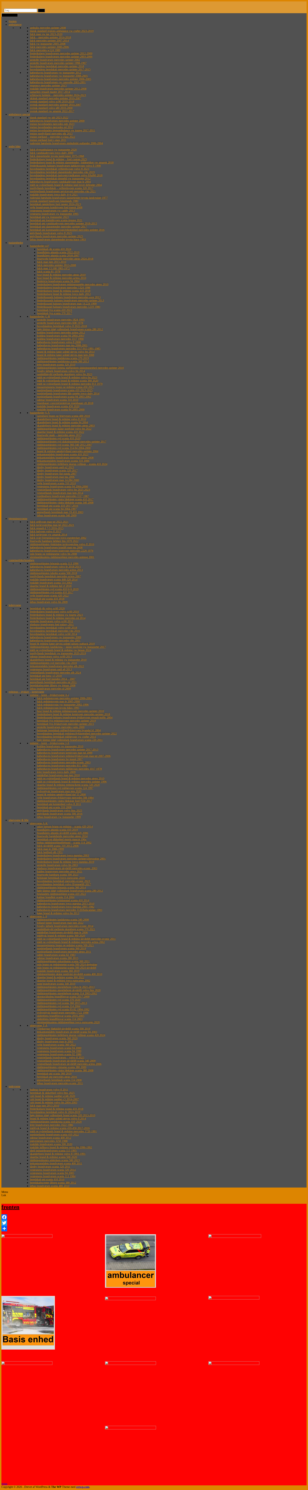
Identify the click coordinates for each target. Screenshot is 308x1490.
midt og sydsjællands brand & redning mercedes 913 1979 (69, 383)
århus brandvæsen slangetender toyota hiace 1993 (58, 239)
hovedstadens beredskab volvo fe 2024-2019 (55, 1112)
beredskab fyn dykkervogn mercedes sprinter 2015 (65, 723)
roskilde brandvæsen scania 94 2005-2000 (60, 409)
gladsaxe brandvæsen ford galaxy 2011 (52, 624)
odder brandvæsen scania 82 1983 (56, 954)
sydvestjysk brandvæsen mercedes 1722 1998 (62, 1012)
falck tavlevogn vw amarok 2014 (48, 534)
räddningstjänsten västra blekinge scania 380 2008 (65, 1070)
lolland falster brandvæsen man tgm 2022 (60, 922)
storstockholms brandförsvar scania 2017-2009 (63, 996)
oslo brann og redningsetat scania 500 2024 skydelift (66, 967)
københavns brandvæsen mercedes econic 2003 (64, 762)
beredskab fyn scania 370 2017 (54, 313)
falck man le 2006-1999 (50, 849)
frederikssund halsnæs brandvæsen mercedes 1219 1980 (68, 306)
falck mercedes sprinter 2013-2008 (56, 265)
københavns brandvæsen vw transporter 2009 (55, 637)
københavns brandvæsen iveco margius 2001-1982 (65, 906)
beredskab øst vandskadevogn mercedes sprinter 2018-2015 (63, 223)
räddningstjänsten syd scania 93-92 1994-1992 (63, 1009)
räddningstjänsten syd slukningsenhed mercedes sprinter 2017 (71, 441)
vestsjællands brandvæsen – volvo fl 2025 (60, 1057)
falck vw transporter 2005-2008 (47, 43)
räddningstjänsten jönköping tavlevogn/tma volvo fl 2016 (62, 544)
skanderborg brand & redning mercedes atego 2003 (66, 425)
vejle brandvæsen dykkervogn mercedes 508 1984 (65, 797)
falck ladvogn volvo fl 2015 (45, 531)
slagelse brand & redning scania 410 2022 (60, 431)
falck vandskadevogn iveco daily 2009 (51, 152)
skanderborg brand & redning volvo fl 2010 (61, 419)
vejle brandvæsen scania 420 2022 (49, 595)
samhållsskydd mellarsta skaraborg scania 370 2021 (66, 929)
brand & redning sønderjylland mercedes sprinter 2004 (67, 451)
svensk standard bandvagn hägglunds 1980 (54, 200)
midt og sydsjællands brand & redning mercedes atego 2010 (70, 778)
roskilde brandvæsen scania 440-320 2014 (53, 579)
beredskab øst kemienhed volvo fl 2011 (59, 804)
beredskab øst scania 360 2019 (54, 1073)
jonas (4, 1483)
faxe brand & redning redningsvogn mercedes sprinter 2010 (70, 711)
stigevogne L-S (38, 916)
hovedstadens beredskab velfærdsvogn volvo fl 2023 (59, 168)
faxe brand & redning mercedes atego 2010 (61, 274)
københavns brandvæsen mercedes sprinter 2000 (57, 120)
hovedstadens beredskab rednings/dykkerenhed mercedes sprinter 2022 (77, 733)
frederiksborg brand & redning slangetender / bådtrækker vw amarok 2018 (72, 162)
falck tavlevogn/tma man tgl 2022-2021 (52, 524)
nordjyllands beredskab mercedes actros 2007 (55, 576)
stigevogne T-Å (38, 1025)
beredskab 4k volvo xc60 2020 (47, 608)
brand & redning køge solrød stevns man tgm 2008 (65, 354)
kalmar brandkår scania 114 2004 (55, 897)
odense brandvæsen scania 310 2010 (57, 399)
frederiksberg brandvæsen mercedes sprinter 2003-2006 (61, 56)
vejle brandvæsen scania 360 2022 (56, 1044)
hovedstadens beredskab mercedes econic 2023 (63, 881)
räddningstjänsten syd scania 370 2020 (58, 999)
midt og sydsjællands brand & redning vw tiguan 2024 (60, 650)
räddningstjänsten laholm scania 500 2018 (53, 573)
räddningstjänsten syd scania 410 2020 (58, 438)
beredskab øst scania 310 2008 (54, 807)
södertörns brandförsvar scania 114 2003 (60, 1019)
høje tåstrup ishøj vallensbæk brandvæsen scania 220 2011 (70, 739)
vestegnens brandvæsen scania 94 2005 (52, 1173)
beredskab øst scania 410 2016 (47, 1179)
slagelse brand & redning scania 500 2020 (53, 1156)
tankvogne (14, 1086)
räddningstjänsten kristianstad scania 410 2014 (63, 900)
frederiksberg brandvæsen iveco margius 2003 (63, 855)
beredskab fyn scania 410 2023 (54, 310)
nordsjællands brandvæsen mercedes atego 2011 (64, 951)
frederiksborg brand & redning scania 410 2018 (63, 290)
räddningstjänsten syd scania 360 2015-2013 (62, 1003)
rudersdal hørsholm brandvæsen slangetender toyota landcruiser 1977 (69, 197)
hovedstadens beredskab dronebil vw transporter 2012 (60, 178)
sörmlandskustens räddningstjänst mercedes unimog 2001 (62, 557)
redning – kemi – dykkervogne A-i (49, 695)
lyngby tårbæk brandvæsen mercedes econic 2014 (65, 926)
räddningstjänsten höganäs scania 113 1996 (54, 563)
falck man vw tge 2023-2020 (46, 34)
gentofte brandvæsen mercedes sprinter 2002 (55, 59)
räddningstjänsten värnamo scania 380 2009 (61, 1067)
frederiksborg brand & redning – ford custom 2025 (58, 159)
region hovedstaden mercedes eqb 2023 (52, 123)
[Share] (154, 1228)
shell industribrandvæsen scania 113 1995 (53, 1150)
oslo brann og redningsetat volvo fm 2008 (53, 553)
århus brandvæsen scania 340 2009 (56, 515)
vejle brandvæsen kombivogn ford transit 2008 (56, 207)
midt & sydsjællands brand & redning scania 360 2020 (67, 380)
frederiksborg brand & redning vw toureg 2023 (56, 614)
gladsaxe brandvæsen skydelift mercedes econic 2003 (67, 868)
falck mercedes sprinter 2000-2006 (49, 46)
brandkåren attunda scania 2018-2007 (58, 255)
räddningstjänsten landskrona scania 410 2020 (56, 1121)
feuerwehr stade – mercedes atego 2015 (59, 435)
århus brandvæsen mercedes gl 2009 (50, 688)
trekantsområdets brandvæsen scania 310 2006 (63, 460)
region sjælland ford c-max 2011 (48, 140)
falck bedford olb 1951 (50, 852)
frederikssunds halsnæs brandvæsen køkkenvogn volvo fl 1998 (65, 165)
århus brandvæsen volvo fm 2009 (49, 601)
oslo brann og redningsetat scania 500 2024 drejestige (67, 964)
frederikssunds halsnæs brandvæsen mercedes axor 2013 (69, 297)
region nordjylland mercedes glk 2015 (51, 133)
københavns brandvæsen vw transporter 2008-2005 (59, 75)
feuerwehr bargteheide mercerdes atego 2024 (62, 836)
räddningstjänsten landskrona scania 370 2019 (63, 358)
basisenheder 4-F (39, 245)
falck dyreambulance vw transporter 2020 (53, 149)
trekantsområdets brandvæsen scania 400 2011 (56, 1163)
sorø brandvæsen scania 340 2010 (56, 983)
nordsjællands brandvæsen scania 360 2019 (61, 948)
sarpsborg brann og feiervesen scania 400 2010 (63, 415)
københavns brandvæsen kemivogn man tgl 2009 (64, 752)
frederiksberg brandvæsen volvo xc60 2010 (54, 611)
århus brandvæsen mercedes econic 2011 (60, 1083)
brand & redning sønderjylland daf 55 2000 (61, 794)
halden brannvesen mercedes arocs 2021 (59, 871)
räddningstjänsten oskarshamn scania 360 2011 (63, 961)
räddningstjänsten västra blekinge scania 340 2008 (65, 502)
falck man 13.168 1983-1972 (53, 268)
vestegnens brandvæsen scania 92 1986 (59, 1054)
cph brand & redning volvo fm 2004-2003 (53, 1102)
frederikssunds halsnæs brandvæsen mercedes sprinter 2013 (70, 300)
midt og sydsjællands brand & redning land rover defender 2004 (66, 184)
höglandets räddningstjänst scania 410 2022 (61, 893)
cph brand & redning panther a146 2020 (52, 1096)
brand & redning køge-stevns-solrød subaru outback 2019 (62, 643)
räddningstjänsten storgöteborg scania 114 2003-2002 (67, 993)
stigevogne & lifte (19, 820)
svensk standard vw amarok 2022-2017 (52, 111)
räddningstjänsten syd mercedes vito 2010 (53, 662)
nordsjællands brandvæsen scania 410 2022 (54, 1134)
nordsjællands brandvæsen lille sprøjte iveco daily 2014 (68, 393)
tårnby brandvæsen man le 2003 (55, 1041)
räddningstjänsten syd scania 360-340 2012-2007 (64, 444)
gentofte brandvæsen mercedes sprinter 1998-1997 (58, 63)
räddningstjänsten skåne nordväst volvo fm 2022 (64, 428)
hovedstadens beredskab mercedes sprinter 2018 (57, 66)
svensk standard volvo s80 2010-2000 (51, 107)
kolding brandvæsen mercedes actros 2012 (61, 332)
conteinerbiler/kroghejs (21, 560)
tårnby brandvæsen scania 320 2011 (50, 1166)
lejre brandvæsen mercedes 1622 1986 (51, 1124)
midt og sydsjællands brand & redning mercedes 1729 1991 (63, 1131)
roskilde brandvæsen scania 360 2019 (58, 970)
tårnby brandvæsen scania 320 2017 (57, 470)
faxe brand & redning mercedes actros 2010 (61, 277)
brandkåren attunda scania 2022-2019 (58, 252)
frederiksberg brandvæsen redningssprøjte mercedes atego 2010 (72, 284)
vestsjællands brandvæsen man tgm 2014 (60, 492)
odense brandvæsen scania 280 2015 (57, 958)
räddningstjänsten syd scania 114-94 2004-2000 (64, 447)
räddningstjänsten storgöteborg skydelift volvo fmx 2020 (69, 990)
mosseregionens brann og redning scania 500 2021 (65, 945)
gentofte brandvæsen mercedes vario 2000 (60, 727)
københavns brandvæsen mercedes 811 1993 (62, 765)
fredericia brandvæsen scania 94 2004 (58, 281)
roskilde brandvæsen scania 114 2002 (51, 582)
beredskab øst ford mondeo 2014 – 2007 (52, 678)
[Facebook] (154, 1217)
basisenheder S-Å (40, 412)
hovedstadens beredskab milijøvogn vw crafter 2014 (66, 736)
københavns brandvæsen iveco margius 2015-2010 (65, 903)
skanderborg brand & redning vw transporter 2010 (58, 659)
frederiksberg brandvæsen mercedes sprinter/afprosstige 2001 (71, 858)
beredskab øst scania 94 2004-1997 (57, 508)
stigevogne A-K (39, 823)
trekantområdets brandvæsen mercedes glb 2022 (57, 666)
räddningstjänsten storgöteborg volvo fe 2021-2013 (65, 986)
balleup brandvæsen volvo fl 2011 (49, 1089)
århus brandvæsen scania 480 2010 (49, 1185)
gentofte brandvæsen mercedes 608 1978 (60, 322)
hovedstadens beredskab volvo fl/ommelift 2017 (64, 884)
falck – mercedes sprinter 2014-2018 (50, 37)
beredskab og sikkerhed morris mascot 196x (61, 839)
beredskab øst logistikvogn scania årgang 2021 (56, 220)
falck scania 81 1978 (48, 271)
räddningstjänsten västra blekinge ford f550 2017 (64, 800)
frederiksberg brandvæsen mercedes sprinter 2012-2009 (61, 53)
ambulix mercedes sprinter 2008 (48, 27)
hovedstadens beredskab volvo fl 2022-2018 (62, 326)
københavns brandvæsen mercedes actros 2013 (56, 569)
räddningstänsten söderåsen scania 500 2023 (55, 1160)
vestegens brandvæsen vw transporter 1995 (54, 213)
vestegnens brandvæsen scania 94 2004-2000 (62, 486)
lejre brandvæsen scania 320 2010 (56, 364)
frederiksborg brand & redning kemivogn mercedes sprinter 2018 (73, 714)
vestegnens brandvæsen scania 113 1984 (52, 1176)
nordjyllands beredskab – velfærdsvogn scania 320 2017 (61, 188)
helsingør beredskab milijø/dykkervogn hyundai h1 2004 (69, 730)
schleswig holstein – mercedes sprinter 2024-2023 (58, 95)
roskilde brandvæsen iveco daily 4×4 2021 (54, 194)
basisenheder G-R (40, 316)
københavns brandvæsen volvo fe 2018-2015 (55, 566)
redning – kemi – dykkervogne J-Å (49, 743)
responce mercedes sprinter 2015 (48, 85)
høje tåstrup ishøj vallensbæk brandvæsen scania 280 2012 (70, 329)
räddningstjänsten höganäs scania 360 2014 (61, 887)
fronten (13, 21)
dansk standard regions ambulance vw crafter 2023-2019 (62, 30)
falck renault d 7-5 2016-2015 (46, 528)
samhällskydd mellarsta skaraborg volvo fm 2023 (64, 374)
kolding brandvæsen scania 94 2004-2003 (60, 335)
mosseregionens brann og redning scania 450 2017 (65, 387)
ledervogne (15, 605)
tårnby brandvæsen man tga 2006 (56, 476)
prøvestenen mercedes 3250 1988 (49, 1140)
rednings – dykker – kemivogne (26, 691)
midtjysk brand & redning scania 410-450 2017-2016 (60, 1128)
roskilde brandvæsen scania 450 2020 (58, 406)
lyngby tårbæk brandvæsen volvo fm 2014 (61, 370)
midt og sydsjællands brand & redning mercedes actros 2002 (71, 942)
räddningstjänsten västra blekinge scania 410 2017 (65, 499)
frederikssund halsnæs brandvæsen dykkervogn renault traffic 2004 (74, 717)
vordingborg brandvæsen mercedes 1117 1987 (63, 496)
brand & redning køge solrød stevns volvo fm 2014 (65, 351)
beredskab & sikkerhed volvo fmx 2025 (52, 1092)
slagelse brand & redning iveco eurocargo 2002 (63, 980)
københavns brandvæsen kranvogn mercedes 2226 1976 (61, 550)
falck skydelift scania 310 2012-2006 (58, 845)
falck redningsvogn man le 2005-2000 (58, 701)
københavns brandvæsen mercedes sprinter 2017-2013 (67, 749)
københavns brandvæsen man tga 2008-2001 (62, 345)
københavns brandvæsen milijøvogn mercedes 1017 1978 (69, 768)
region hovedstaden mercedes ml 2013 (51, 127)
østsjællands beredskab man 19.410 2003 (60, 512)
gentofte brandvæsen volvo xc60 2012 (51, 621)
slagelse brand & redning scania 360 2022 (60, 977)
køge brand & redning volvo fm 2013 (58, 913)
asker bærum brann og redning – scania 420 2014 (65, 826)
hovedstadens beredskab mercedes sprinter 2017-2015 (60, 69)
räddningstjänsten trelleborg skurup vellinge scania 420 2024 (71, 1035)
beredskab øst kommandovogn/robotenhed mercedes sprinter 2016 (67, 229)
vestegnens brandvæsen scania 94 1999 (59, 1051)
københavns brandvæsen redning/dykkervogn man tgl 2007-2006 (74, 755)
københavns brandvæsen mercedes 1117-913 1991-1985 (68, 348)
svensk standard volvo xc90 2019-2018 (52, 101)
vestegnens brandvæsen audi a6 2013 (51, 669)
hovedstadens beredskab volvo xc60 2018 (53, 627)
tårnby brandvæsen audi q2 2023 (55, 467)
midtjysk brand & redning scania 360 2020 (61, 935)
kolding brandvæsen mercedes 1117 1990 (60, 338)
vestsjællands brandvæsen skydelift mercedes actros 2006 (69, 1063)
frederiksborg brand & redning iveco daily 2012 (64, 294)
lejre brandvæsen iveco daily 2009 (56, 772)
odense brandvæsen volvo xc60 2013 (51, 656)
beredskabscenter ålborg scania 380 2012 (53, 1182)
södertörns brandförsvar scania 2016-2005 (60, 1015)
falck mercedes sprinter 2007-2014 (49, 40)
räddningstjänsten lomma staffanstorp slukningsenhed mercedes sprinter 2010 (80, 367)
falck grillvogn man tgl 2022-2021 (49, 521)
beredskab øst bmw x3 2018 (46, 675)
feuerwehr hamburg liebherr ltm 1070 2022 (54, 541)
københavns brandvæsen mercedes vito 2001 (55, 640)
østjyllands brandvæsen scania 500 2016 (59, 813)
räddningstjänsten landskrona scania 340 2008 (63, 919)
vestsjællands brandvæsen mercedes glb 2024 (55, 672)
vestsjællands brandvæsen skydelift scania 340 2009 (66, 1060)
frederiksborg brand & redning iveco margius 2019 (65, 861)
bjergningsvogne (18, 518)
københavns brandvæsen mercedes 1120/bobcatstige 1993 (69, 909)
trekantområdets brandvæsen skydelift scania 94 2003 (67, 1031)
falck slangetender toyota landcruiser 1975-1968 (57, 156)
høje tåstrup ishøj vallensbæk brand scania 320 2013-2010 (62, 1115)
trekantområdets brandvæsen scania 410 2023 (62, 454)
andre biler (14, 146)
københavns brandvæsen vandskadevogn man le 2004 (60, 181)
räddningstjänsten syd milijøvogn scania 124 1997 (65, 788)
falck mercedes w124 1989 (45, 50)
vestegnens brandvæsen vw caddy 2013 (52, 210)
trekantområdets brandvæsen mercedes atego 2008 (65, 457)
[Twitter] (154, 1223)
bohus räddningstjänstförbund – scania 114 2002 (64, 842)
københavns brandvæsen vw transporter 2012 (55, 72)
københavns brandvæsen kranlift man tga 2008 (56, 547)
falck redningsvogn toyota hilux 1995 (58, 707)
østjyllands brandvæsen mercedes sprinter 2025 (56, 236)
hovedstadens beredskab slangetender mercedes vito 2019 (62, 172)
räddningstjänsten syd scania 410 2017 (51, 592)
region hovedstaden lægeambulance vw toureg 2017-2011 (62, 130)
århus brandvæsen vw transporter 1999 (59, 816)
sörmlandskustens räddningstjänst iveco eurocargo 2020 (68, 1022)
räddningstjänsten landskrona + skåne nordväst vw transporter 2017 (68, 646)
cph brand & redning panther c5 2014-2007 (54, 1099)
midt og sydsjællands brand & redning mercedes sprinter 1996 (72, 781)
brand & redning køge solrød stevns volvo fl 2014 (58, 1118)
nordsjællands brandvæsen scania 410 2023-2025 (65, 390)
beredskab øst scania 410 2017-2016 (57, 505)
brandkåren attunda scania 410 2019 (57, 829)
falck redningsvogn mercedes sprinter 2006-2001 (64, 698)
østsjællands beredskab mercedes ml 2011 (53, 682)
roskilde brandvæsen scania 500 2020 (51, 1144)
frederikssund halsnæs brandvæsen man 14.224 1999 (67, 303)
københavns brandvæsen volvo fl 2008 (59, 342)
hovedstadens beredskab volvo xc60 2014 (53, 634)
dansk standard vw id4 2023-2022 (49, 117)
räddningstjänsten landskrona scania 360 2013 (63, 361)
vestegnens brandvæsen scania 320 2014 (53, 1169)
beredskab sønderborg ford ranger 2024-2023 (55, 204)
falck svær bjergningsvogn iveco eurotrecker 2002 (58, 537)
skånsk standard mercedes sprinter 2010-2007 (55, 98)
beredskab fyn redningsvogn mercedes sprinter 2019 (66, 720)
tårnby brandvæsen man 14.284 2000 (58, 480)
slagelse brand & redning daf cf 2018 (50, 585)
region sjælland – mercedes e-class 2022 (52, 136)
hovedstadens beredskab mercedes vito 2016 (55, 630)
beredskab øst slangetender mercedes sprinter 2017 (58, 226)
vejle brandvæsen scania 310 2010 (56, 483)
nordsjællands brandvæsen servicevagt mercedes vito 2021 (63, 191)
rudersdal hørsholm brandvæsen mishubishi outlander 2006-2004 (66, 143)
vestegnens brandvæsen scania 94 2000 (59, 1047)
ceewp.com (82, 1486)
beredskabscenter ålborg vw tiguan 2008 (52, 685)
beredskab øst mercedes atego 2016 (57, 1076)
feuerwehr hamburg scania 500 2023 (57, 874)
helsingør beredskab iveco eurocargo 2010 (61, 877)
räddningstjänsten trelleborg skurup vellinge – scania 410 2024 (72, 464)
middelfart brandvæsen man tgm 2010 (58, 775)
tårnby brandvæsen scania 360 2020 (57, 1038)
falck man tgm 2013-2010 (51, 261)
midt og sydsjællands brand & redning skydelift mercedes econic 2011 (76, 938)
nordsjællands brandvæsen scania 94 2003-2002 (64, 396)
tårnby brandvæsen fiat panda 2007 (57, 473)
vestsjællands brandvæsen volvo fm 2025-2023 (63, 489)
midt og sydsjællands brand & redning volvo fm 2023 (67, 377)
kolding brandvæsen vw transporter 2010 (60, 746)
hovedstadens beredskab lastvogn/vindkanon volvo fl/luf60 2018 (66, 175)
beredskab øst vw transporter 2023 (49, 217)
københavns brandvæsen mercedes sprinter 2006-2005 (60, 79)
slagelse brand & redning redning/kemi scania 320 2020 (68, 784)
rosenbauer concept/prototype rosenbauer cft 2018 (65, 403)
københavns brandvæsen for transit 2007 (60, 759)
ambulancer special (19, 114)
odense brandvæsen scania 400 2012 (50, 1137)
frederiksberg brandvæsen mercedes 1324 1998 (63, 287)
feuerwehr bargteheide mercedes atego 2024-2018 (65, 258)
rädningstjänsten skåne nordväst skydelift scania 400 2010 (69, 974)
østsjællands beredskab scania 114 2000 (59, 1079)
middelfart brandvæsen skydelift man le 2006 (62, 932)
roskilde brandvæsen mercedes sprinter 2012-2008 (58, 88)
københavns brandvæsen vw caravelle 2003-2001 (58, 82)
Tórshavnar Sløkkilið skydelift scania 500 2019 (63, 1028)
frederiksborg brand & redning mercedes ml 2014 (57, 618)
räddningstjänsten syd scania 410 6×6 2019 (54, 589)
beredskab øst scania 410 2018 (47, 598)
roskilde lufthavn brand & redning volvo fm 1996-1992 (61, 1147)
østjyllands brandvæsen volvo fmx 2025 (59, 810)
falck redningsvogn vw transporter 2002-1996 (63, 704)
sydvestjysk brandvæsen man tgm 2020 (59, 791)
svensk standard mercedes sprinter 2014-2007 (55, 104)
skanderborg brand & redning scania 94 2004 (62, 422)
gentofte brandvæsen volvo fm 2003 (57, 865)
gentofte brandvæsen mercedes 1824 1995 (60, 319)
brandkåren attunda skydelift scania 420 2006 (62, 832)
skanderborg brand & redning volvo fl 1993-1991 (58, 1153)
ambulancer (15, 24)
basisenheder (16, 242)
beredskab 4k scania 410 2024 (54, 249)
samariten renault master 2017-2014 (50, 91)
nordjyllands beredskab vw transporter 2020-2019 (58, 653)
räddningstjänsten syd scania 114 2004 (58, 1006)
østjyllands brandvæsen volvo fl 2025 (51, 233)
